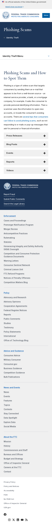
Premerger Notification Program (18, 225)
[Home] (21, 18)
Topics (7, 405)
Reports (10, 162)
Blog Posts (11, 144)
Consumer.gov (10, 364)
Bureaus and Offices (13, 454)
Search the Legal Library (14, 204)
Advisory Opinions (12, 302)
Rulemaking (9, 238)
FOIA (6, 495)
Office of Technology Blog (16, 340)
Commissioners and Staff (15, 450)
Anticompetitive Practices (16, 233)
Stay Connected (11, 413)
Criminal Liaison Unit (13, 269)
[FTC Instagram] (9, 520)
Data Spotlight (10, 418)
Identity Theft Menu (13, 56)
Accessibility (9, 491)
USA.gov (7, 507)
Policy (6, 293)
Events (9, 153)
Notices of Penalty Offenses (17, 278)
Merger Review (11, 229)
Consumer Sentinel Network (17, 265)
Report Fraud (9, 194)
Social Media (10, 426)
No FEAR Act (9, 499)
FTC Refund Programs (14, 274)
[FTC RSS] (26, 520)
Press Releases (14, 136)
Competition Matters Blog (16, 282)
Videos (10, 170)
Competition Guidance (14, 373)
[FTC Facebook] (5, 515)
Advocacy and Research (15, 297)
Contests (8, 409)
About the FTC (10, 437)
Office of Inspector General (16, 463)
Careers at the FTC (12, 467)
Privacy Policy (9, 482)
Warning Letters (11, 261)
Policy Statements (12, 332)
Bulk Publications (12, 377)
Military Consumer (12, 360)
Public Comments (12, 319)
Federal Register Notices (15, 310)
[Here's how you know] (24, 4)
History (7, 446)
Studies (7, 323)
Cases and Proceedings (15, 220)
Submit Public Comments (14, 199)
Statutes (8, 242)
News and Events (12, 387)
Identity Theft (12, 37)
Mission (7, 441)
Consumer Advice (12, 355)
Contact (7, 472)
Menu (46, 15)
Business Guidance (13, 368)
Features (8, 401)
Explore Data (9, 422)
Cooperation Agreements (15, 306)
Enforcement (10, 216)
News (6, 392)
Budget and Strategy (13, 459)
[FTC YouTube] (22, 520)
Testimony (9, 327)
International (10, 336)
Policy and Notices (11, 486)
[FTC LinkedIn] (18, 520)
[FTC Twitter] (13, 520)
